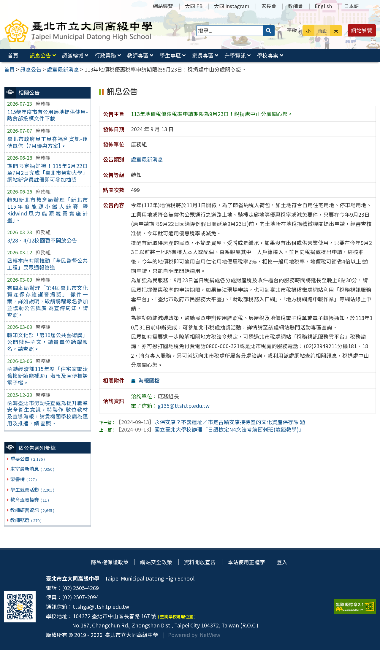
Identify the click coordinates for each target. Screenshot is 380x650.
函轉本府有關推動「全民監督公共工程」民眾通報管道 (47, 264)
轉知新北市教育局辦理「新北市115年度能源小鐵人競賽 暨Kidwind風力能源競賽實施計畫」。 (47, 210)
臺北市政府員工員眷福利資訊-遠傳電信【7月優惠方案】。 (47, 142)
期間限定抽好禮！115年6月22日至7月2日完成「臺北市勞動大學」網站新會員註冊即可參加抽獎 (47, 172)
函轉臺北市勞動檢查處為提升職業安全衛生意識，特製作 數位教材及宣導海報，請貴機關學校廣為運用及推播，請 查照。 (47, 413)
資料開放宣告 (200, 562)
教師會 (295, 5)
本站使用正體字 (246, 562)
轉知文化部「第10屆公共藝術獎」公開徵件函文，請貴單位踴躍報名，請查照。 (47, 341)
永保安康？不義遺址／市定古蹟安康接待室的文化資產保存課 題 (210, 422)
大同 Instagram (231, 5)
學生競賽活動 (32, 489)
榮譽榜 (23, 479)
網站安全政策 (156, 562)
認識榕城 (72, 55)
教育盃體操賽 (29, 499)
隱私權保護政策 (110, 562)
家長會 (268, 5)
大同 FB (193, 5)
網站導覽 (163, 5)
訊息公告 (40, 55)
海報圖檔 (149, 380)
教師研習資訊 (32, 509)
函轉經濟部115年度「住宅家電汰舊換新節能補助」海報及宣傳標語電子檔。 (47, 375)
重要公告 (27, 458)
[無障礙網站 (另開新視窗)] (355, 606)
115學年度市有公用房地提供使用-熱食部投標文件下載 (47, 115)
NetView (210, 634)
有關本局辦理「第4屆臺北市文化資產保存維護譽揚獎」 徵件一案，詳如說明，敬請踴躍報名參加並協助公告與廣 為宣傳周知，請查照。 (47, 301)
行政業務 (105, 55)
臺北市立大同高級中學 (130, 634)
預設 (322, 30)
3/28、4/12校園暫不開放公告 (42, 240)
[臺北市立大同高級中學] (78, 30)
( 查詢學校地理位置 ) (177, 616)
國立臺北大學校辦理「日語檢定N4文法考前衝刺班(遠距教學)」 (210, 429)
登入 (282, 562)
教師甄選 (25, 520)
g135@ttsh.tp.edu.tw (184, 405)
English (323, 5)
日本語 (351, 5)
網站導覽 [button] (361, 30)
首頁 (13, 55)
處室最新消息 (32, 468)
